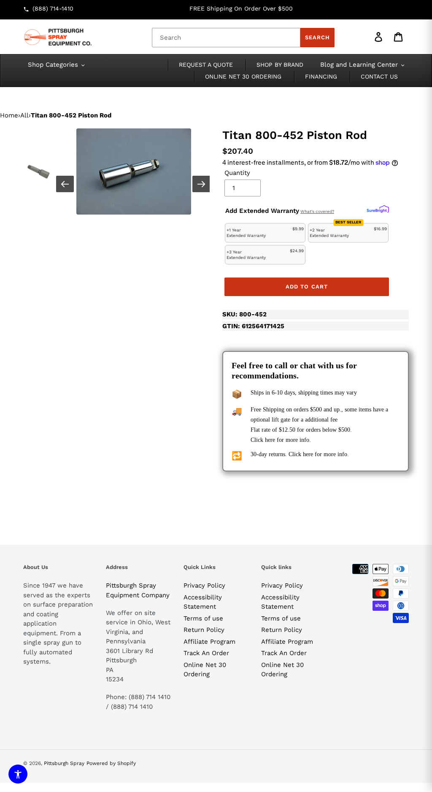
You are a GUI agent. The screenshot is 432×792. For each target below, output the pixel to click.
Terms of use (203, 618)
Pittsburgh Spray (64, 763)
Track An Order (206, 653)
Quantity (237, 173)
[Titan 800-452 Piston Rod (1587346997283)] (133, 171)
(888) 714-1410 (52, 8)
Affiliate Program (209, 641)
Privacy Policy (204, 585)
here (270, 440)
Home (9, 115)
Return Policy (204, 630)
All (24, 115)
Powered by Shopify (111, 763)
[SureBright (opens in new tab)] (378, 209)
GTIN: (253, 326)
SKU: (244, 314)
